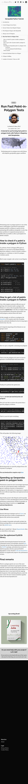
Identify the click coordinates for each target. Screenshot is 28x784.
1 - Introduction (5, 22)
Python (13, 102)
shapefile (2, 319)
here (22, 472)
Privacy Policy (5, 748)
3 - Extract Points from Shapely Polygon (11, 28)
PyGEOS (4, 547)
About (2, 742)
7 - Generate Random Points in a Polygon (11, 53)
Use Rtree (7, 47)
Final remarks (7, 50)
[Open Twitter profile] (15, 2)
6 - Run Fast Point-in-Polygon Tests (10, 36)
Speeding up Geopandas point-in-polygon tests (15, 45)
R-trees (22, 513)
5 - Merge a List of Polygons (8, 33)
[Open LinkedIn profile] (20, 2)
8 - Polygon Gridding (6, 56)
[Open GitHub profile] (18, 2)
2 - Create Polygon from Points (8, 25)
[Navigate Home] (8, 2)
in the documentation (21, 550)
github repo (8, 525)
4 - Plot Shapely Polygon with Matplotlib (11, 30)
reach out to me (22, 657)
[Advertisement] (14, 207)
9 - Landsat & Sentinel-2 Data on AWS (10, 59)
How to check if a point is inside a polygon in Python (14, 40)
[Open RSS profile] (23, 2)
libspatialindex (21, 529)
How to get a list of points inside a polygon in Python (14, 43)
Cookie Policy (5, 750)
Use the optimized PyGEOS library (13, 49)
